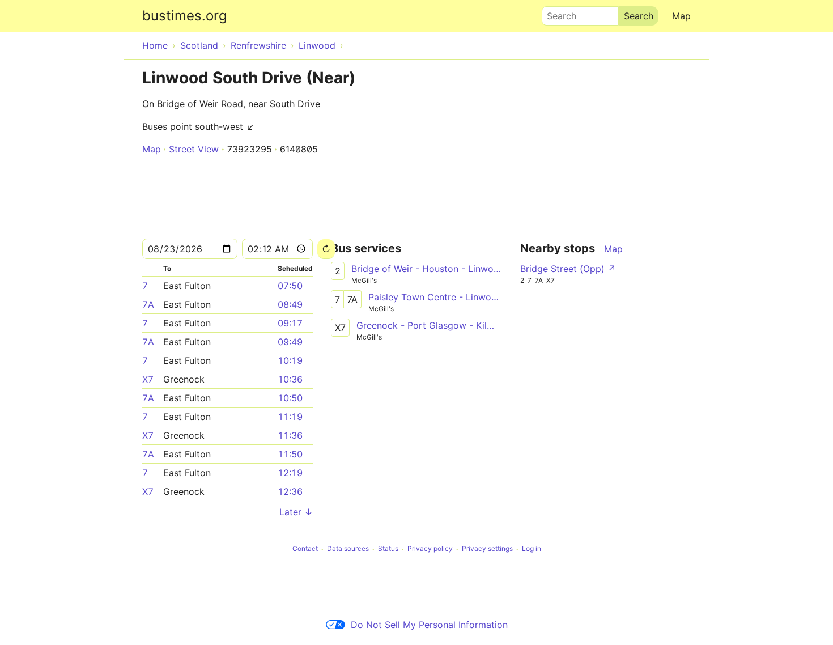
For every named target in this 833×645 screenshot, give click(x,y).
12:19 (290, 472)
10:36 (290, 379)
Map (681, 16)
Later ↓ (296, 511)
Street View (194, 149)
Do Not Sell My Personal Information (429, 624)
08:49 (290, 304)
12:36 (290, 491)
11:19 (290, 416)
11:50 (290, 454)
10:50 (290, 398)
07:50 (290, 285)
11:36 (290, 435)
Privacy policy (430, 549)
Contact (305, 549)
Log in (531, 549)
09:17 (290, 323)
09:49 (290, 341)
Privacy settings (487, 549)
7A (148, 304)
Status (388, 549)
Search (556, 13)
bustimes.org (184, 15)
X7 (148, 379)
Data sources (348, 549)
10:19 (290, 360)
